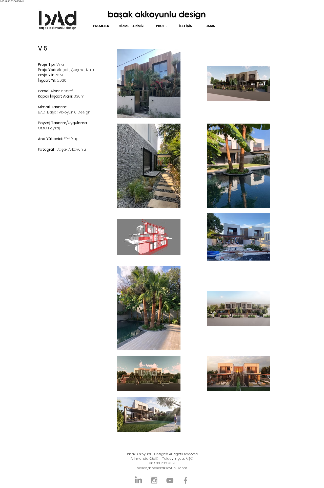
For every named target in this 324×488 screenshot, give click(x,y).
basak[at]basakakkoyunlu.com (162, 468)
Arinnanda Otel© (144, 458)
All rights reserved (183, 454)
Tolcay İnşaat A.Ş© (177, 458)
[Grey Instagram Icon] (154, 480)
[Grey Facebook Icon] (185, 480)
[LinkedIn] (138, 480)
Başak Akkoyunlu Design (146, 454)
